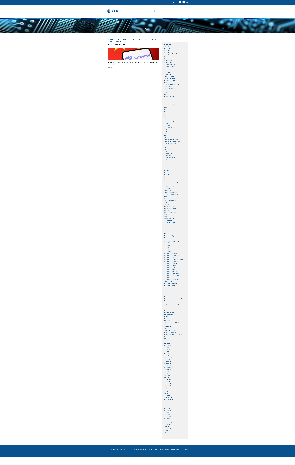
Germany (166, 173)
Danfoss (166, 123)
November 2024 (168, 385)
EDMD (165, 137)
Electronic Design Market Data (172, 141)
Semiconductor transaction (171, 287)
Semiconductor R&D (169, 267)
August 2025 (167, 369)
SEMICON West (168, 251)
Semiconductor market (170, 265)
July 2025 (166, 371)
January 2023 (167, 407)
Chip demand (167, 102)
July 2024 (166, 391)
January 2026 (167, 359)
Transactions (161, 11)
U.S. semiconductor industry (171, 322)
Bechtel (166, 90)
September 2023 (168, 399)
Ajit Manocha (167, 74)
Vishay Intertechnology (170, 330)
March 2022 (167, 415)
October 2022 (167, 409)
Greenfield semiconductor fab (171, 192)
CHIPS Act (167, 108)
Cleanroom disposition (169, 112)
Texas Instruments (168, 314)
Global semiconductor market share (173, 182)
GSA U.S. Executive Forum (171, 194)
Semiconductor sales (169, 269)
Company (136, 449)
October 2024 (167, 387)
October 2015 (167, 428)
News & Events (174, 11)
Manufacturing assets (169, 206)
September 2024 (168, 389)
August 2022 (167, 411)
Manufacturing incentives (170, 208)
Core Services (148, 11)
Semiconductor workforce (170, 289)
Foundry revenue (168, 165)
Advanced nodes (168, 62)
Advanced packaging (169, 64)
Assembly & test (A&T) (170, 80)
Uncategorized (168, 326)
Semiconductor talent (169, 277)
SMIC (165, 306)
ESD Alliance (167, 149)
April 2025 (167, 375)
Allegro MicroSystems (169, 76)
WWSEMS (166, 338)
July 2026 (166, 348)
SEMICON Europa (168, 245)
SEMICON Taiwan (168, 249)
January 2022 (167, 417)
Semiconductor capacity (170, 253)
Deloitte (166, 129)
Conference (167, 116)
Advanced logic (168, 60)
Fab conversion (168, 153)
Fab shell (166, 161)
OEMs (165, 228)
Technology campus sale (170, 312)
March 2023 (167, 405)
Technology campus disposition (172, 310)
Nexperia (166, 224)
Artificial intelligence (169, 78)
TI (164, 318)
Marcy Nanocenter (169, 210)
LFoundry (166, 204)
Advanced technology (169, 66)
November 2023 (168, 397)
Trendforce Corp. (168, 320)
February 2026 (168, 357)
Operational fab (168, 230)
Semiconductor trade (169, 285)
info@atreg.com (172, 2)
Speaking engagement (169, 308)
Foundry (166, 163)
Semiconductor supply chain (171, 273)
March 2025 (167, 377)
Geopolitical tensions (169, 169)
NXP (165, 226)
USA (165, 328)
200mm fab (167, 49)
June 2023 (167, 403)
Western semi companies (170, 332)
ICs (165, 198)
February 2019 (168, 422)
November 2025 (168, 363)
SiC (165, 295)
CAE (165, 94)
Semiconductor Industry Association (173, 259)
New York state (168, 220)
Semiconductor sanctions (170, 271)
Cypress (166, 119)
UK (165, 324)
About (138, 11)
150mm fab (167, 47)
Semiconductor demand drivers (172, 255)
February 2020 (168, 420)
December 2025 (168, 361)
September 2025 (168, 367)
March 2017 (167, 426)
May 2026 (166, 352)
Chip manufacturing (169, 104)
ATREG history (168, 86)
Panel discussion (168, 232)
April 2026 (167, 354)
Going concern (168, 188)
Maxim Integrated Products (171, 212)
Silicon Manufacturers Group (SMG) (173, 299)
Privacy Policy (154, 449)
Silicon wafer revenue (169, 301)
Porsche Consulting (169, 236)
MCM (165, 214)
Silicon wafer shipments (170, 303)
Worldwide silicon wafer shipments (173, 334)
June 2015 (167, 430)
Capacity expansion (169, 96)
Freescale (166, 167)
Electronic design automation (171, 139)
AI (164, 68)
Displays (166, 131)
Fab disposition (168, 155)
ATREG (166, 82)
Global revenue (168, 177)
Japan (165, 202)
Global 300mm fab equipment (171, 175)
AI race (166, 70)
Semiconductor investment (171, 263)
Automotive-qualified (169, 88)
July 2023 (166, 401)
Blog (184, 11)
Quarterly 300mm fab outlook (171, 242)
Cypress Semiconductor (170, 121)
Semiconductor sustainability (171, 275)
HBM (165, 196)
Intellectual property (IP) (170, 200)
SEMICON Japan (168, 247)
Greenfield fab (167, 190)
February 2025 (168, 379)
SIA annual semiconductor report (172, 293)
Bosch (165, 92)
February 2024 (168, 395)
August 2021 (167, 418)
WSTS (165, 336)
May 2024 (166, 393)
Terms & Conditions (164, 449)
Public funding (167, 240)
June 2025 (167, 373)
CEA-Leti (166, 98)
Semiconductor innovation (171, 261)
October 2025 (167, 365)
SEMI (165, 243)
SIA (165, 291)
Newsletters (143, 449)
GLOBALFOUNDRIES (169, 186)
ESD (165, 147)
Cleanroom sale (168, 114)
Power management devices (171, 238)
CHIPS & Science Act (169, 106)
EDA (165, 135)
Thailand (166, 316)
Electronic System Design (170, 143)
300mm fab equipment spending (172, 53)
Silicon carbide (168, 297)
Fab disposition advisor (170, 157)
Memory (166, 216)
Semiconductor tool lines (170, 283)
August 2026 (167, 346)
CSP (165, 117)
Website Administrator (182, 449)
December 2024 (168, 383)
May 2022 (166, 413)
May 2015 (166, 432)
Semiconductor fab (169, 257)
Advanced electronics (169, 58)
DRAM (165, 133)
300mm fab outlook (169, 54)
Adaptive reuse (168, 56)
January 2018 (167, 424)
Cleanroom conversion (169, 110)
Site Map (173, 449)
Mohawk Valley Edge (169, 218)
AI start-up (167, 72)
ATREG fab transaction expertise (172, 84)
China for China (168, 100)
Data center (167, 125)
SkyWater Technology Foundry (172, 305)
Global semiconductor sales (171, 184)
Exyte (165, 151)
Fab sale (166, 159)
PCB (165, 234)
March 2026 (167, 355)
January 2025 (167, 381)
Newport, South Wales (169, 222)
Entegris (166, 145)
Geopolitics (167, 171)
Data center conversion (170, 127)
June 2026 (167, 350)
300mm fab (167, 51)
